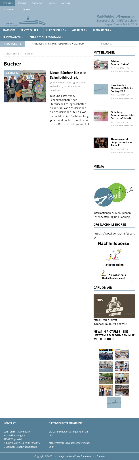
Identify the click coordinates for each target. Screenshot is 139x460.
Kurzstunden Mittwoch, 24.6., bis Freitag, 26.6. (122, 88)
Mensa (52, 3)
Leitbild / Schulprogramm (45, 37)
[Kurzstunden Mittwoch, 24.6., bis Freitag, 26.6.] (101, 89)
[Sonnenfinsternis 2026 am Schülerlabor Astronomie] (106, 354)
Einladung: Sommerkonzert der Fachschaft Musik (122, 115)
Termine (22, 3)
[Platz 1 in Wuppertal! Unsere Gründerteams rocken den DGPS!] (106, 390)
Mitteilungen (104, 52)
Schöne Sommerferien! (120, 62)
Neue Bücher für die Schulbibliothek (68, 75)
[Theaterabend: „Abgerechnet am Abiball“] (101, 143)
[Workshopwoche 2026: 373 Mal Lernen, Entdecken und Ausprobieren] (122, 366)
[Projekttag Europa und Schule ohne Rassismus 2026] (122, 390)
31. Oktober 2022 (62, 82)
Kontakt (65, 3)
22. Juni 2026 (119, 95)
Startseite (9, 30)
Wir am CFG (78, 30)
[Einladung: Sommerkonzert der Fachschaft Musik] (101, 116)
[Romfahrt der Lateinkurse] (106, 366)
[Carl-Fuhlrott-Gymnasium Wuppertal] (69, 24)
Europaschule (55, 30)
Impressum (27, 9)
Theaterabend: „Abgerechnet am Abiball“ (121, 142)
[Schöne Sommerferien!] (101, 65)
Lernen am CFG (12, 37)
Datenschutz (9, 9)
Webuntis (7, 3)
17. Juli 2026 (118, 68)
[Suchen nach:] (117, 43)
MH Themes (98, 456)
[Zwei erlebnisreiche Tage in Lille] (106, 378)
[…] (87, 124)
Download (37, 3)
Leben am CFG (101, 30)
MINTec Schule (29, 30)
